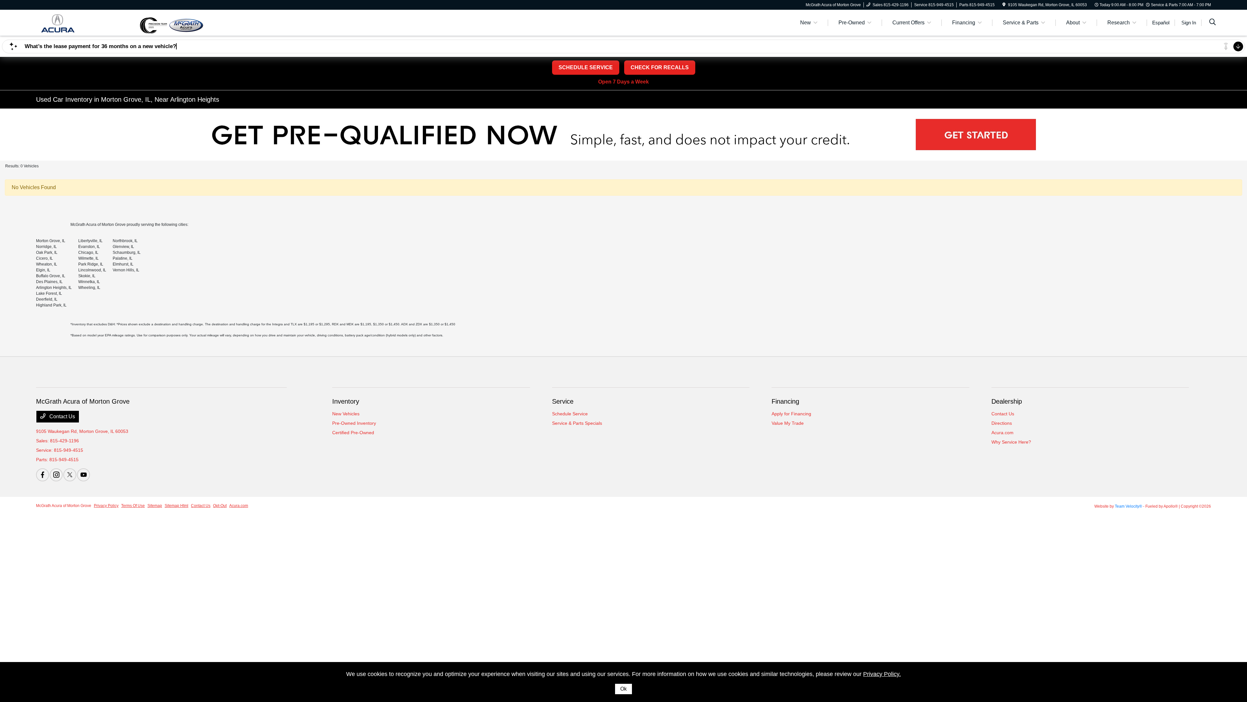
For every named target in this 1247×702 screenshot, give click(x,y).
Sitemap (154, 505)
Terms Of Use (133, 505)
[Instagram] (56, 474)
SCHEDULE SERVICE (586, 67)
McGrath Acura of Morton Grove (63, 505)
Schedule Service (570, 413)
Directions (1001, 423)
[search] (1212, 23)
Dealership (1006, 401)
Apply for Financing (791, 413)
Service (562, 401)
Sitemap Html (176, 505)
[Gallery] (623, 135)
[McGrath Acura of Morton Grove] (87, 22)
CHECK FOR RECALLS (660, 67)
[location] (1003, 5)
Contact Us (61, 416)
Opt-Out (220, 505)
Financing (785, 401)
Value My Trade (788, 423)
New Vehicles (345, 413)
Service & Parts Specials (577, 423)
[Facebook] (42, 474)
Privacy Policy (106, 505)
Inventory (345, 401)
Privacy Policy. (882, 674)
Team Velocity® (1128, 506)
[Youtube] (83, 474)
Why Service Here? (1011, 442)
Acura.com (1002, 432)
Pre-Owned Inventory (354, 423)
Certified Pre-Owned (353, 432)
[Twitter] (69, 474)
